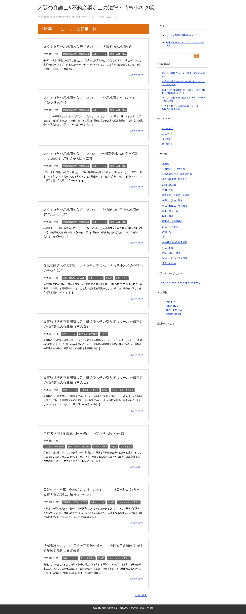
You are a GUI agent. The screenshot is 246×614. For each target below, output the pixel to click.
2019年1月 (167, 144)
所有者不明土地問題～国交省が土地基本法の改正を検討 (84, 433)
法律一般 (166, 232)
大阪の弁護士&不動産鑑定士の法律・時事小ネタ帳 (96, 8)
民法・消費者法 (88, 558)
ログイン (170, 301)
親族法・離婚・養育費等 (123, 390)
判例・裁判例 (169, 184)
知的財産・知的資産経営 (174, 242)
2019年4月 (167, 128)
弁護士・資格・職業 (172, 200)
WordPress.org (173, 314)
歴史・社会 (168, 216)
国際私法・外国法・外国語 (75, 502)
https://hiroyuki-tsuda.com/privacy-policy (180, 282)
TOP (68, 17)
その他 (165, 163)
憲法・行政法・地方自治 (74, 278)
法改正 (109, 278)
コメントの (174, 310)
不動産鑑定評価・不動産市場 (76, 54)
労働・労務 (168, 190)
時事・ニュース (99, 54)
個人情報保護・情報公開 (174, 179)
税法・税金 (168, 247)
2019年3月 (167, 134)
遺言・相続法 (122, 278)
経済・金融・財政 (118, 54)
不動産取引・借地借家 (54, 446)
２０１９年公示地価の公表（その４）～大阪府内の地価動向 (87, 46)
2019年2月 (167, 139)
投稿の (172, 306)
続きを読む (137, 75)
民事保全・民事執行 (88, 334)
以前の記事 (141, 595)
